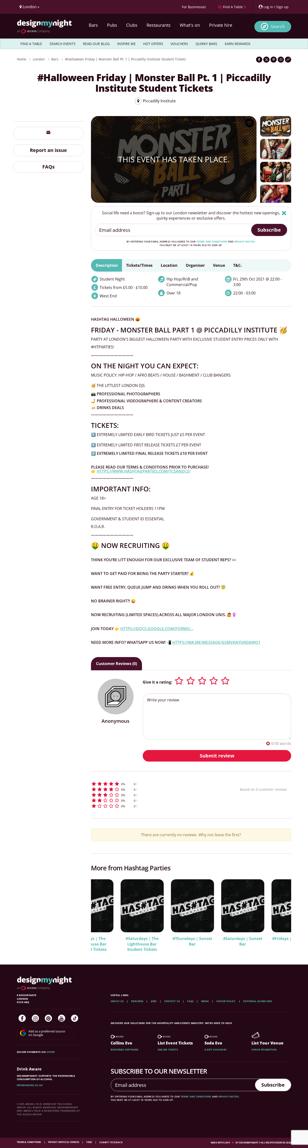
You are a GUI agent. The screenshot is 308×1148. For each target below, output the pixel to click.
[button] (156, 784)
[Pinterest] (48, 1018)
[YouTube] (61, 1018)
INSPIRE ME (126, 43)
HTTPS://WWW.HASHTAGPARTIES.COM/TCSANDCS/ (144, 471)
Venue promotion (263, 1049)
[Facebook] (22, 1018)
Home (21, 59)
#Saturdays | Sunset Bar (213, 941)
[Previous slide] (101, 912)
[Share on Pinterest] (273, 60)
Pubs (112, 25)
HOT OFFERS (153, 43)
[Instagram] (35, 1018)
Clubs (131, 25)
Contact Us (172, 1001)
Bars (93, 25)
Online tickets (168, 1049)
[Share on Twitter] (266, 60)
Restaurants (159, 25)
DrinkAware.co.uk (30, 1085)
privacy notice (244, 241)
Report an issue (48, 150)
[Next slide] (281, 912)
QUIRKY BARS (206, 43)
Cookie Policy (226, 1001)
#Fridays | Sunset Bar (263, 938)
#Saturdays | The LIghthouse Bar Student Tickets (112, 944)
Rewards (137, 1001)
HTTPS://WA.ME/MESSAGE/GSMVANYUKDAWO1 (216, 642)
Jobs (154, 1001)
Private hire (220, 25)
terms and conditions (211, 241)
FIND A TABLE (31, 43)
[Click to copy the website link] (288, 60)
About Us (117, 1001)
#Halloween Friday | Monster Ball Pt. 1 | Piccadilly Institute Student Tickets (125, 59)
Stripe (50, 1052)
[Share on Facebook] (259, 60)
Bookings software (124, 1049)
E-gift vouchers (216, 1049)
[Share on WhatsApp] (281, 60)
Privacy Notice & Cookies (64, 1142)
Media (205, 1001)
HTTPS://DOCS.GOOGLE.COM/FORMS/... (156, 628)
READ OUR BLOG (96, 43)
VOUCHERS (179, 43)
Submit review (217, 755)
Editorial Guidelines (257, 1001)
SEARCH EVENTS (63, 43)
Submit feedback (111, 1142)
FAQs (48, 166)
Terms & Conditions (29, 1142)
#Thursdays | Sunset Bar (163, 941)
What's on (190, 25)
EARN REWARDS (237, 43)
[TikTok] (74, 1018)
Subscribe (269, 230)
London (39, 59)
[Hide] (284, 213)
